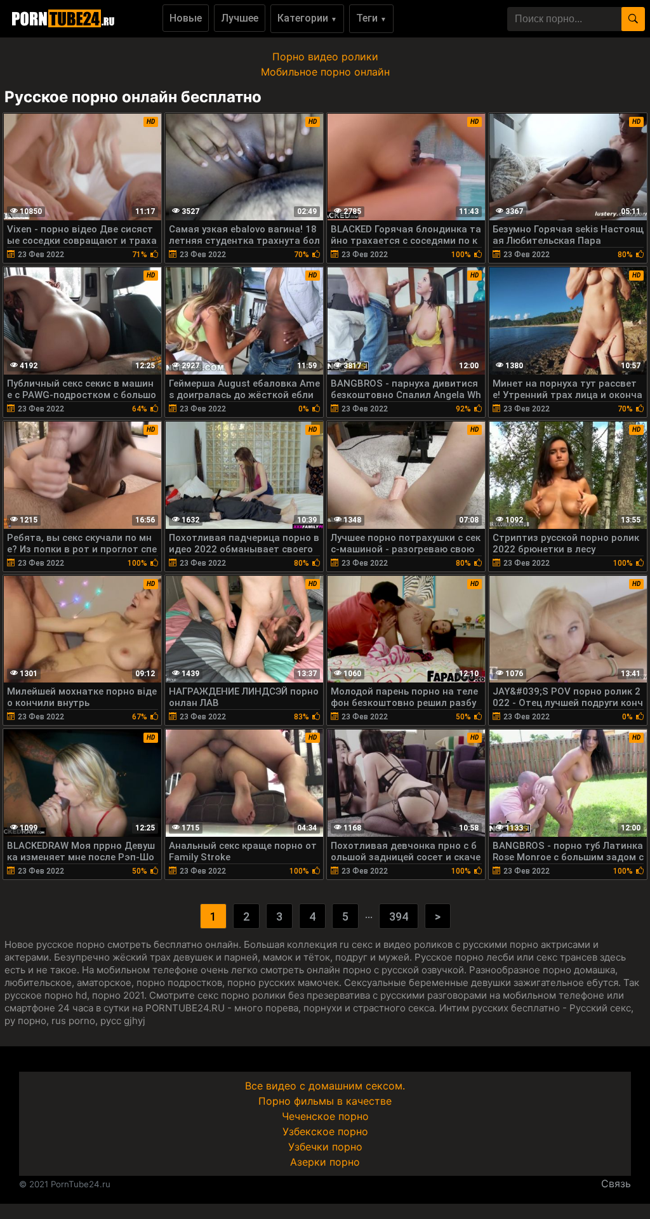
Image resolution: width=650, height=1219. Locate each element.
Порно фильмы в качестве (325, 1101)
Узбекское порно (325, 1131)
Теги (371, 18)
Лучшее (239, 18)
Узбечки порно (325, 1146)
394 (398, 916)
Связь (616, 1183)
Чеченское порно (325, 1116)
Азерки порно (325, 1162)
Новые (185, 18)
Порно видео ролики (325, 56)
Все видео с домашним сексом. (325, 1085)
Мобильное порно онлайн (325, 71)
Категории (307, 18)
